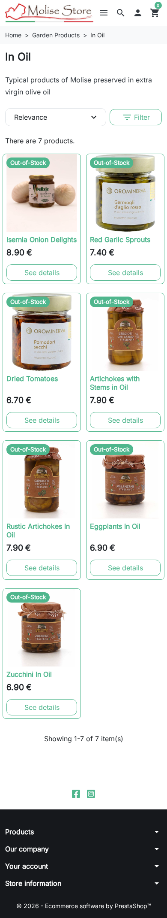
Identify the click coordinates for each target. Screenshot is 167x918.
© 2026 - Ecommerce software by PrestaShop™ (83, 905)
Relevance (56, 117)
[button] (121, 13)
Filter (136, 117)
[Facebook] (76, 793)
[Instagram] (91, 793)
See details (42, 272)
